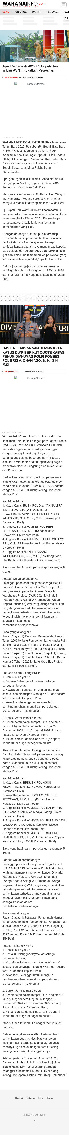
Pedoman (30, 1097)
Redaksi (19, 1097)
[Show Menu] (64, 4)
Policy (41, 1097)
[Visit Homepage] (24, 4)
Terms (50, 1097)
